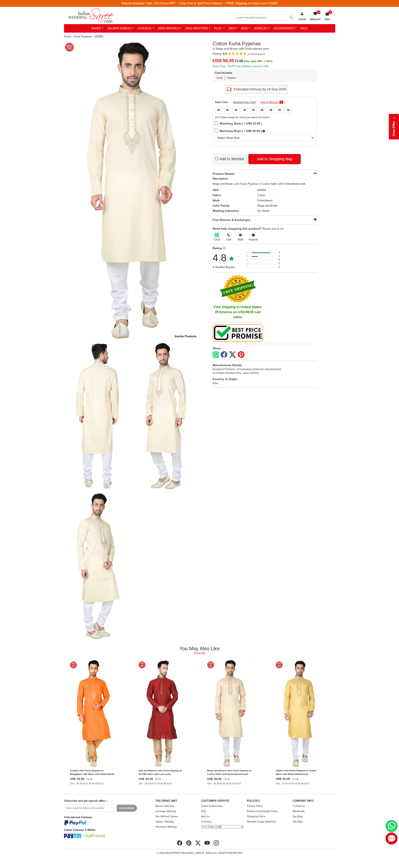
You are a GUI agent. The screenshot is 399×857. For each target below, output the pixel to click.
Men (232, 28)
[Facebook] (224, 354)
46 (262, 110)
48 (270, 110)
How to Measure (270, 102)
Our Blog (298, 816)
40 (235, 110)
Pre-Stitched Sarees (166, 816)
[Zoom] (131, 191)
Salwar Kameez (119, 28)
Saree (96, 28)
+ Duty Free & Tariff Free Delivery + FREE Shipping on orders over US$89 (227, 3)
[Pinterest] (241, 354)
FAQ (203, 811)
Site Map (298, 821)
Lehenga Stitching (165, 811)
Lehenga (145, 28)
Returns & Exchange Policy (262, 811)
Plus (218, 28)
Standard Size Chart (244, 102)
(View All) (199, 653)
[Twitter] (232, 354)
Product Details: (224, 173)
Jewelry (260, 28)
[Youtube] (207, 843)
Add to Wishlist (231, 159)
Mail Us (205, 816)
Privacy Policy (255, 806)
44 (253, 110)
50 (279, 110)
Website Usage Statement (261, 821)
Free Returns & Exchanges (231, 220)
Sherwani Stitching (166, 826)
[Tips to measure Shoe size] (263, 131)
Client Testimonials (212, 806)
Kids (244, 28)
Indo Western (196, 28)
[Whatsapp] (216, 354)
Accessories (283, 28)
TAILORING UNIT (166, 800)
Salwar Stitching (164, 821)
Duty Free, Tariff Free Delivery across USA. (241, 66)
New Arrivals (168, 28)
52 (288, 110)
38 (227, 110)
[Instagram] (216, 843)
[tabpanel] (131, 191)
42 (244, 110)
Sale (304, 28)
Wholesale (299, 811)
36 (218, 110)
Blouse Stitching (164, 806)
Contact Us (299, 806)
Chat (217, 239)
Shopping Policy (256, 816)
